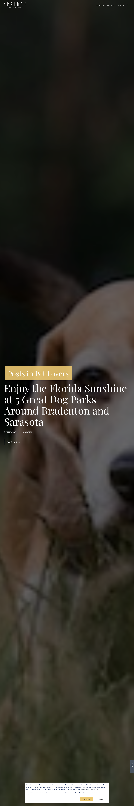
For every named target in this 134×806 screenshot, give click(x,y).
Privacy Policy (94, 789)
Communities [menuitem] (100, 5)
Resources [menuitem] (110, 5)
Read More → (13, 441)
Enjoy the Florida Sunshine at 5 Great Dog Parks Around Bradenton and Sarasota (65, 404)
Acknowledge (86, 799)
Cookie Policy (84, 789)
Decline (101, 799)
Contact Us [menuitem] (120, 5)
